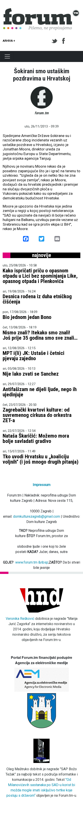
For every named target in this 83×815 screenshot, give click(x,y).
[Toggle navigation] (7, 56)
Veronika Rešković (20, 618)
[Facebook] (64, 41)
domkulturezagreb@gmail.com (36, 516)
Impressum (41, 485)
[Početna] (41, 10)
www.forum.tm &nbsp (31, 562)
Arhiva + (9, 40)
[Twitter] (55, 41)
